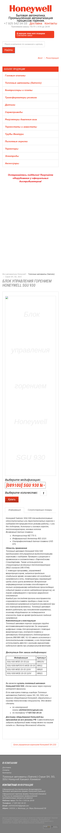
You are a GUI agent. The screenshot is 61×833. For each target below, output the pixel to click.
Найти (8, 50)
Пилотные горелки (16, 141)
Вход (40, 58)
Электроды (12, 156)
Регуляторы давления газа (21, 119)
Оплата (5, 770)
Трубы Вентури (14, 134)
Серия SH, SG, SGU (13, 277)
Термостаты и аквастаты (21, 126)
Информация (14, 510)
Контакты (50, 23)
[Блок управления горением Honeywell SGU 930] (30, 385)
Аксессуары (12, 163)
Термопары (11, 148)
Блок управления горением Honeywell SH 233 (35, 745)
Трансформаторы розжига (21, 97)
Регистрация (52, 58)
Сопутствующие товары (40, 510)
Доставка (35, 23)
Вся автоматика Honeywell (14, 274)
